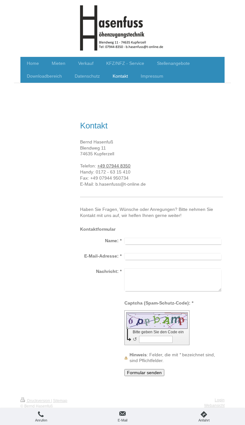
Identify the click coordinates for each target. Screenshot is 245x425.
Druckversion (38, 400)
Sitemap (60, 400)
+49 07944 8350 (113, 165)
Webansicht (214, 405)
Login (220, 400)
